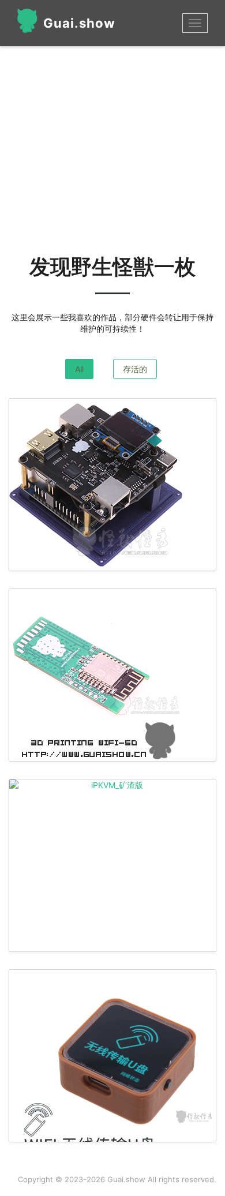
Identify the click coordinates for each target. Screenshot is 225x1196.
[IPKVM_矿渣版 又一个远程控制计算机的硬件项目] (112, 785)
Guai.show (79, 23)
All (79, 369)
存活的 (135, 369)
